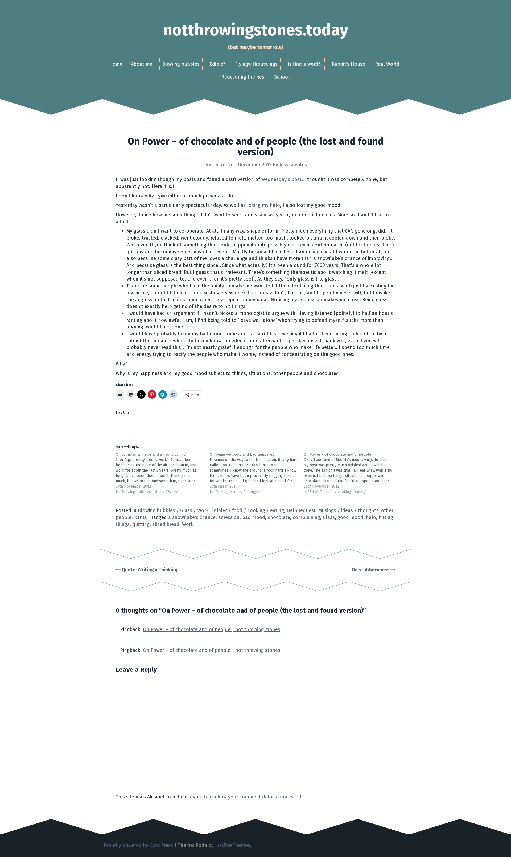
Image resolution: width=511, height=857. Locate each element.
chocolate (279, 517)
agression (229, 517)
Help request (301, 510)
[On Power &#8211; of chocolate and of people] (351, 473)
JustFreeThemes (232, 845)
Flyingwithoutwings (256, 64)
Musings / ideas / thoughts (348, 510)
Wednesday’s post (281, 179)
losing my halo (263, 205)
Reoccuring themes (242, 77)
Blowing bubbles (181, 64)
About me (142, 64)
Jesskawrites (293, 165)
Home (115, 64)
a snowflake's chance (192, 517)
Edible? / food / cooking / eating (247, 510)
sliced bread (165, 524)
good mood (350, 517)
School (282, 77)
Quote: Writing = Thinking (149, 570)
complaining (306, 517)
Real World (387, 64)
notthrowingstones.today (255, 30)
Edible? (217, 64)
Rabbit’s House (348, 64)
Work (187, 524)
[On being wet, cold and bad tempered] (257, 473)
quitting (141, 524)
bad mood (253, 517)
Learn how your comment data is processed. (253, 797)
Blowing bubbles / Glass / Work (173, 510)
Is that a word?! (304, 64)
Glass (329, 517)
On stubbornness (371, 570)
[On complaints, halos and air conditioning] (163, 473)
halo (371, 517)
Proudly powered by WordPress (138, 845)
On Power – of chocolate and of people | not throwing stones (211, 629)
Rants (140, 517)
